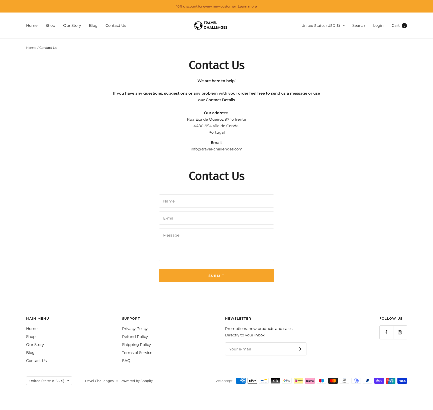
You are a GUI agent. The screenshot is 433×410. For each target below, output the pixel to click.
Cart (398, 25)
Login (378, 25)
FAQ (126, 360)
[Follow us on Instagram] (400, 332)
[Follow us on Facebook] (386, 332)
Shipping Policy (136, 344)
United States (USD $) (320, 25)
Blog (93, 25)
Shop (50, 25)
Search (358, 25)
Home (32, 25)
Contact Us (115, 25)
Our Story (72, 25)
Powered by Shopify (137, 381)
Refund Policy (135, 336)
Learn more (247, 6)
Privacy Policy (135, 328)
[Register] (299, 349)
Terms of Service (137, 352)
